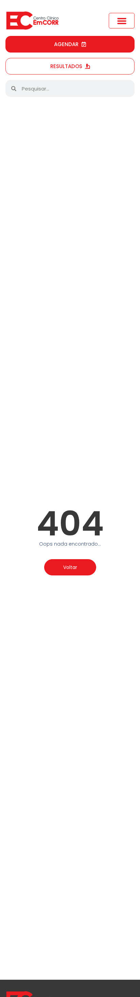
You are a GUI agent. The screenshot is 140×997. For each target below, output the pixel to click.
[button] (122, 20)
